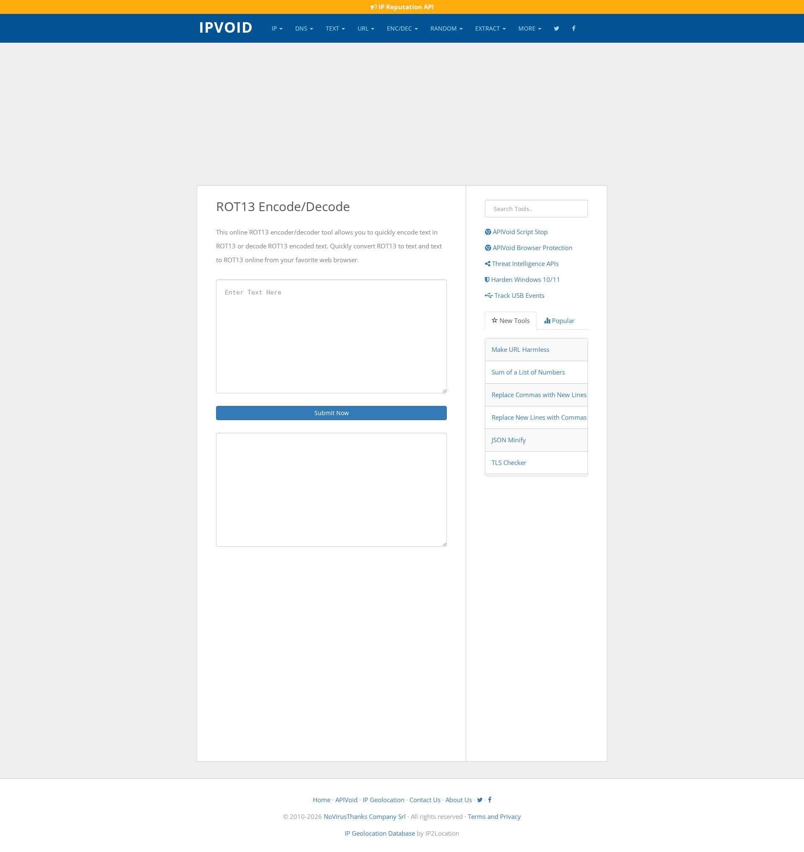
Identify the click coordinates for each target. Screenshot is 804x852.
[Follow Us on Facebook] (574, 28)
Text (333, 28)
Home (321, 799)
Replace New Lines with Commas (539, 417)
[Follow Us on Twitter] (557, 28)
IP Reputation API (405, 7)
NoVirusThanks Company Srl (365, 816)
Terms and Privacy (494, 816)
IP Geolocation (384, 799)
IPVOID (226, 26)
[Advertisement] (402, 114)
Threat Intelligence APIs (524, 263)
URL (364, 28)
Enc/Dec (400, 28)
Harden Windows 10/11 (525, 279)
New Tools (514, 320)
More (527, 28)
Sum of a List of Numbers (528, 372)
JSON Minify (509, 440)
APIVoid (346, 799)
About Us (459, 799)
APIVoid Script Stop (519, 231)
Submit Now (331, 413)
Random (444, 28)
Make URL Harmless (520, 349)
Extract (488, 28)
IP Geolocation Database (380, 833)
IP (275, 28)
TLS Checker (509, 462)
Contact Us (425, 799)
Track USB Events (518, 295)
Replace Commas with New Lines (539, 394)
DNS (302, 28)
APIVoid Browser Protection (531, 247)
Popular (562, 320)
